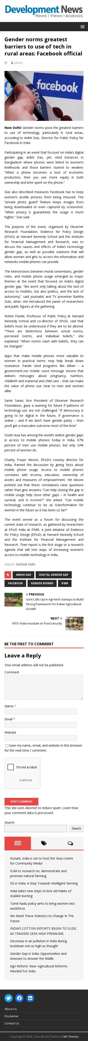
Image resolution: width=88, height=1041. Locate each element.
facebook (15, 583)
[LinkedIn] (30, 998)
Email (9, 719)
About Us (11, 1009)
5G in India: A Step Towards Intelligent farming (44, 883)
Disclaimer (12, 1016)
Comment (12, 672)
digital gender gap (53, 575)
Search (9, 822)
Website (10, 732)
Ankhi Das (23, 575)
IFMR (64, 583)
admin (18, 63)
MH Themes (71, 1037)
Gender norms (42, 583)
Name (9, 706)
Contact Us (12, 1023)
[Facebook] (19, 998)
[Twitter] (9, 998)
